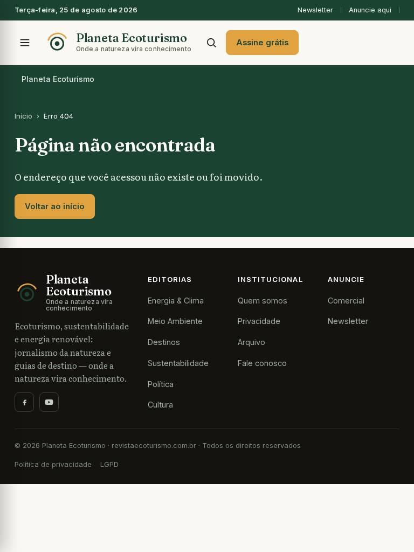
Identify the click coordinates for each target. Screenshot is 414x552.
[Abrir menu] (25, 42)
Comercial (346, 300)
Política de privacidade (53, 464)
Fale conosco (262, 363)
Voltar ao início (55, 206)
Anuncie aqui (370, 10)
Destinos (164, 342)
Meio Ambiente (175, 321)
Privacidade (259, 321)
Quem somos (262, 300)
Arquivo (251, 342)
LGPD (109, 464)
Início (23, 116)
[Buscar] (211, 42)
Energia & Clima (176, 300)
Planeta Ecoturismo (58, 79)
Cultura (160, 404)
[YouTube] (49, 402)
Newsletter (315, 10)
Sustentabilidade (178, 363)
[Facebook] (24, 402)
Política (161, 384)
